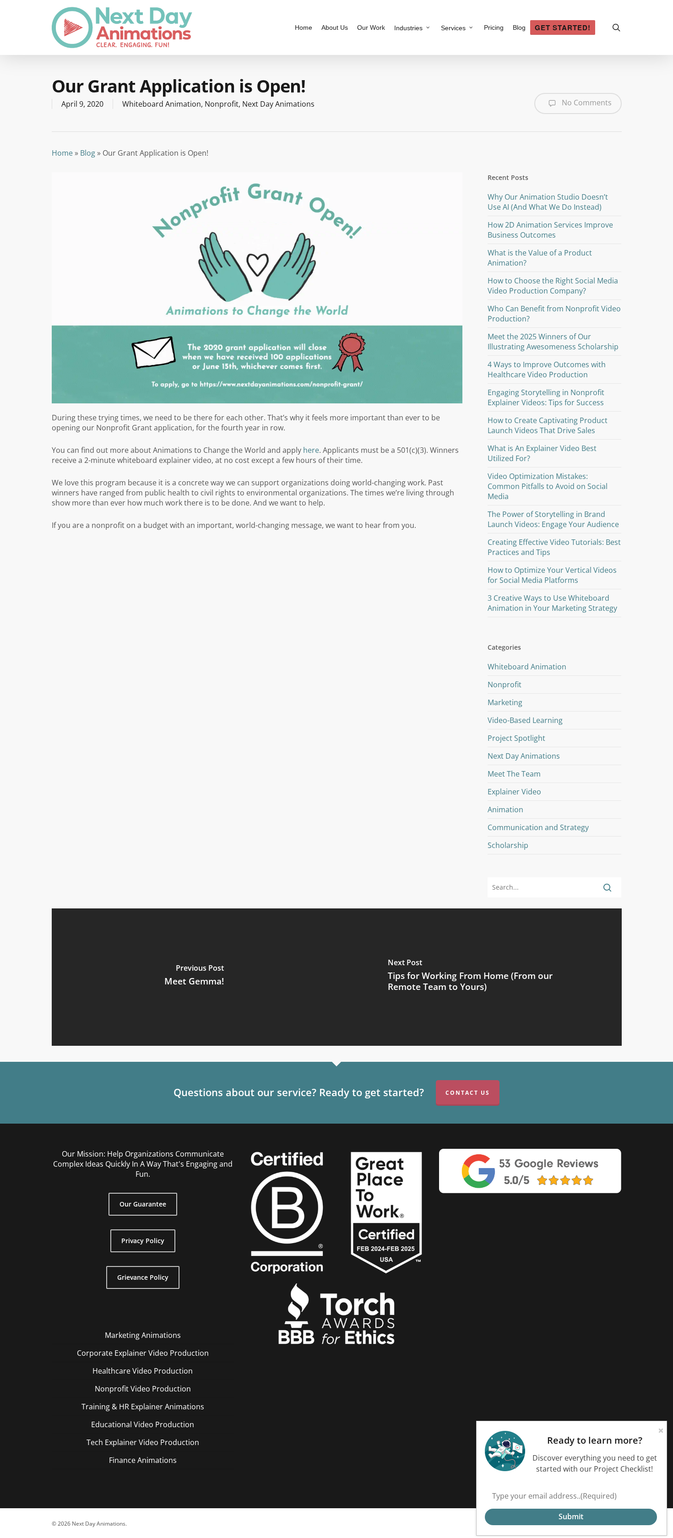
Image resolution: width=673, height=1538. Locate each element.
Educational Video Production (142, 1424)
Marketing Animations (143, 1335)
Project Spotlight (516, 738)
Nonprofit (222, 104)
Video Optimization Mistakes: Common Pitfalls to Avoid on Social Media (548, 486)
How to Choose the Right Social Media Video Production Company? (553, 286)
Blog (87, 153)
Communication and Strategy (538, 827)
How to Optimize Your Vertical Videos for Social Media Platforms (552, 575)
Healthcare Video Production (142, 1371)
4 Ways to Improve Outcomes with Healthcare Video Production (547, 369)
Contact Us (467, 1093)
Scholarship (508, 845)
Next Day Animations (278, 104)
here (311, 450)
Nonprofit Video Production (143, 1389)
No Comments (586, 103)
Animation (505, 809)
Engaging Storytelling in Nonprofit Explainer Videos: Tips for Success (546, 397)
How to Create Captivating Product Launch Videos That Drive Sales (548, 425)
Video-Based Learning (525, 720)
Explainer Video (514, 792)
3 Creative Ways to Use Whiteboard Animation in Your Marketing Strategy (552, 603)
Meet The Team (514, 774)
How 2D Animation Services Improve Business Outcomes (550, 230)
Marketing (505, 702)
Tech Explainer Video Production (143, 1442)
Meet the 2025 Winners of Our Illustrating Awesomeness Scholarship (553, 342)
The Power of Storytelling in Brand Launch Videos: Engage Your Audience (553, 519)
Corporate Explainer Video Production (143, 1353)
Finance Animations (143, 1460)
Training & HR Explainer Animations (142, 1407)
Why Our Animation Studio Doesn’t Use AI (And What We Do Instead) (548, 202)
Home (62, 153)
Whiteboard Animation (161, 104)
